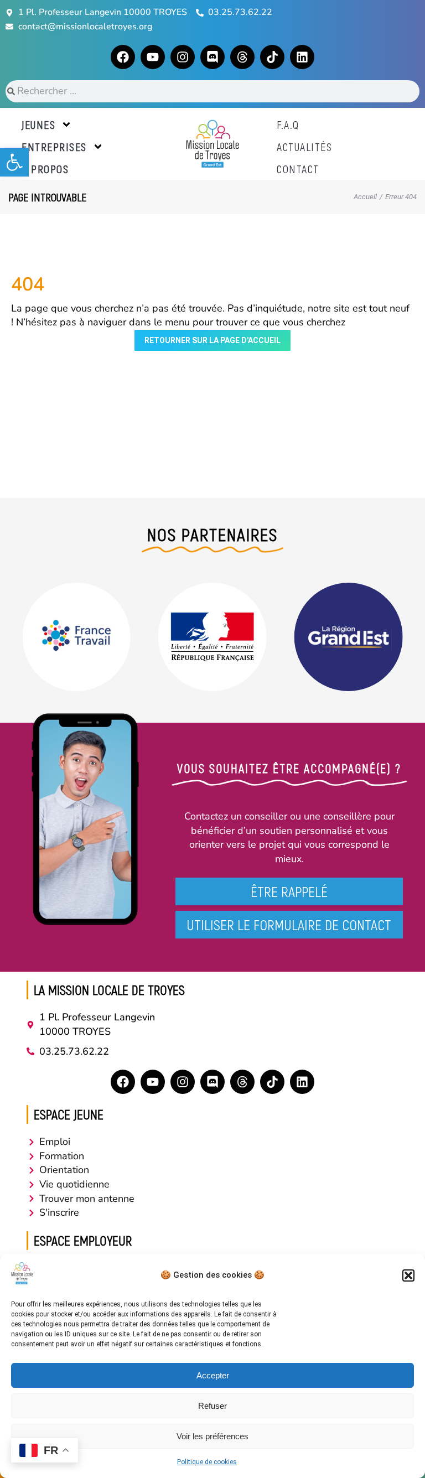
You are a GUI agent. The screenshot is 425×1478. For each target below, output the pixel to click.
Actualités (304, 146)
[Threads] (242, 57)
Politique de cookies (207, 1462)
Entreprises (54, 146)
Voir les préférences (212, 1436)
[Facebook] (123, 57)
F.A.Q (288, 124)
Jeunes (38, 124)
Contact (298, 168)
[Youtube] (153, 57)
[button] (14, 162)
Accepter (212, 1375)
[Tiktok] (272, 57)
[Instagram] (182, 57)
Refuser (212, 1405)
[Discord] (212, 57)
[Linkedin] (302, 57)
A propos (45, 168)
